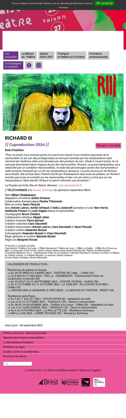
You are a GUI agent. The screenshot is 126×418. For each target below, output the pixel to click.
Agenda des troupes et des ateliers (23, 338)
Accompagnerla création (13, 65)
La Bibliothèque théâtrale (18, 342)
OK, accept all (104, 3)
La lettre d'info (33, 370)
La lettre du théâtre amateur (60, 370)
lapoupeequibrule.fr (70, 185)
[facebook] (29, 65)
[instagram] (39, 65)
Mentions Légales (90, 370)
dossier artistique (43, 190)
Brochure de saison (14, 356)
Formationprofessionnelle (98, 55)
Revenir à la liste (108, 145)
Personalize (63, 8)
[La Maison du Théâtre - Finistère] (22, 29)
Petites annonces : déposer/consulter (25, 333)
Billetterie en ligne (14, 347)
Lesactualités (11, 55)
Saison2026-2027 (46, 55)
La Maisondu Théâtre (28, 55)
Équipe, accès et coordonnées (21, 352)
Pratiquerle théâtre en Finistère (71, 55)
